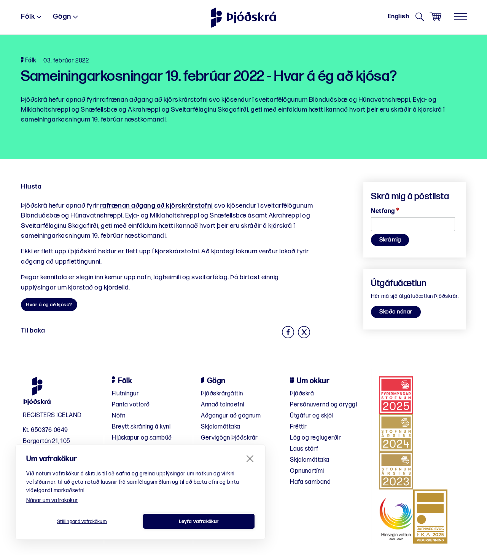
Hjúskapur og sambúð (142, 437)
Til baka (33, 330)
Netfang (385, 211)
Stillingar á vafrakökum (82, 521)
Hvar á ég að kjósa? (49, 305)
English (398, 16)
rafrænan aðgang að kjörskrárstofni (156, 206)
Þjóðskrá (302, 393)
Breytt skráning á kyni (141, 426)
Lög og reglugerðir (315, 437)
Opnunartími (307, 471)
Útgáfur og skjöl (311, 415)
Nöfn (118, 415)
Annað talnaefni (222, 404)
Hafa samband (310, 482)
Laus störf (304, 449)
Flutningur (125, 393)
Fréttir (298, 426)
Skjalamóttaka (220, 426)
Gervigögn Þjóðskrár (229, 437)
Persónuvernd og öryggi (323, 404)
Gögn (62, 16)
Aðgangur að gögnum (231, 415)
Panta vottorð (131, 404)
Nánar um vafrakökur (52, 500)
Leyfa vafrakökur (198, 521)
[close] (250, 458)
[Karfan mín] (435, 16)
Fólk (28, 16)
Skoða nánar (395, 312)
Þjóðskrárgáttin (222, 393)
